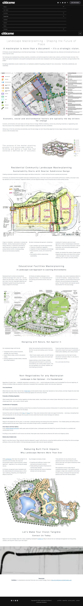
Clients (5, 22)
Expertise (6, 16)
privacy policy (71, 600)
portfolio (59, 600)
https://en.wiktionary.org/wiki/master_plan (61, 580)
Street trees (27, 391)
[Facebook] (58, 2)
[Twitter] (60, 2)
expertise (65, 600)
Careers (5, 19)
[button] (67, 2)
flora (23, 413)
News (5, 26)
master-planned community (12, 428)
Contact (5, 29)
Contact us (40, 538)
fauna (28, 413)
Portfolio (6, 13)
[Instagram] (62, 2)
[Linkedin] (65, 2)
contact (78, 600)
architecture (8, 459)
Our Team (6, 10)
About (5, 6)
